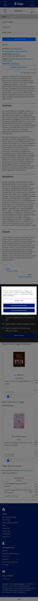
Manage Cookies (19, 300)
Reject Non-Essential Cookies (19, 310)
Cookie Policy (10, 295)
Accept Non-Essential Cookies (19, 305)
